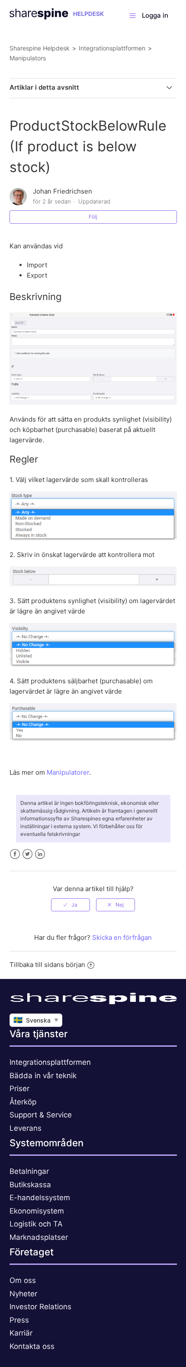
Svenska (35, 1020)
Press (19, 1320)
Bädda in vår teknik (43, 1075)
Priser (19, 1088)
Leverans (26, 1128)
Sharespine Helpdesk (40, 48)
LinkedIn (40, 854)
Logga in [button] (155, 15)
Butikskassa (30, 1184)
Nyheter (23, 1293)
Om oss (23, 1280)
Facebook (15, 854)
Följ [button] (93, 216)
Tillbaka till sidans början (47, 964)
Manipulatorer (68, 772)
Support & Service (41, 1114)
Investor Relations (40, 1306)
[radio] (70, 904)
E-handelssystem (40, 1197)
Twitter (27, 854)
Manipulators (28, 58)
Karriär (21, 1333)
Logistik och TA (36, 1224)
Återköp (23, 1102)
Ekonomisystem (37, 1211)
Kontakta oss (32, 1346)
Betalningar (29, 1171)
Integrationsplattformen (112, 48)
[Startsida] (57, 17)
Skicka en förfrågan (122, 937)
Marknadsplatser (39, 1237)
